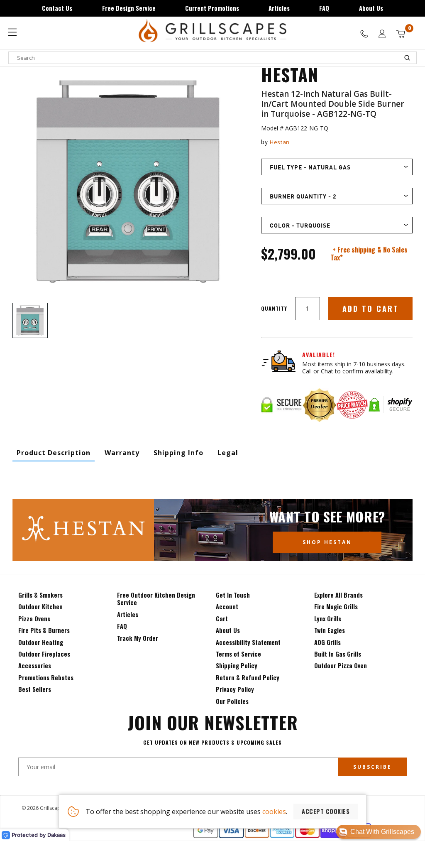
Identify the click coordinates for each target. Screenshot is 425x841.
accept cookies (325, 811)
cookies (274, 811)
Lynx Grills (327, 618)
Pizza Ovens (34, 618)
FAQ (324, 8)
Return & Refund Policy (247, 677)
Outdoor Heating (40, 642)
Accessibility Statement (248, 642)
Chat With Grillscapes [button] (382, 831)
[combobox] (212, 57)
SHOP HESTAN (327, 542)
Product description (53, 452)
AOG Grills (327, 642)
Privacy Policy (235, 689)
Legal (227, 452)
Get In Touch (233, 595)
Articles (279, 8)
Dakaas (56, 835)
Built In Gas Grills (337, 654)
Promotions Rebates (45, 677)
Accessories (34, 665)
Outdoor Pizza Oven (340, 665)
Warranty (122, 452)
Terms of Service (238, 654)
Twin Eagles (329, 630)
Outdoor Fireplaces (44, 654)
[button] (378, 832)
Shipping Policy (236, 665)
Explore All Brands (338, 595)
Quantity (274, 308)
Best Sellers (34, 689)
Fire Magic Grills (336, 606)
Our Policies (232, 701)
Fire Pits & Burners (44, 630)
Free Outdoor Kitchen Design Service (156, 599)
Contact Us (57, 8)
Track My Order (137, 638)
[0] (400, 34)
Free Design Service (129, 8)
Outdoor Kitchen (40, 606)
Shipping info (178, 452)
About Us (371, 8)
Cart (222, 618)
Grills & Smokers (40, 595)
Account (227, 606)
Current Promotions (212, 8)
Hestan (280, 142)
